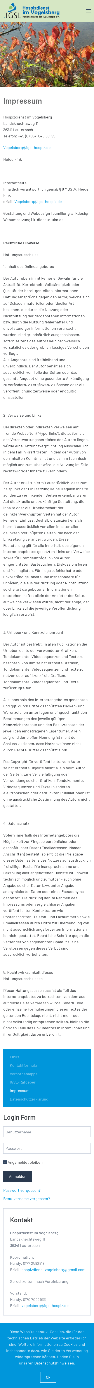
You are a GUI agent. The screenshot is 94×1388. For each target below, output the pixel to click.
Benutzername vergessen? (26, 1198)
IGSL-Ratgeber (23, 1082)
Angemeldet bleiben (25, 1162)
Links (14, 1056)
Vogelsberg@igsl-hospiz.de (27, 147)
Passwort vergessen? (21, 1190)
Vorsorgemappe (24, 1073)
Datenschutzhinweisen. (54, 1363)
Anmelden (17, 1176)
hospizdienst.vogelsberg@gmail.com (53, 1269)
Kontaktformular (24, 1065)
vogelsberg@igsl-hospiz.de (45, 1305)
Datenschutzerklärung (29, 1099)
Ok (48, 1377)
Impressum (20, 1090)
